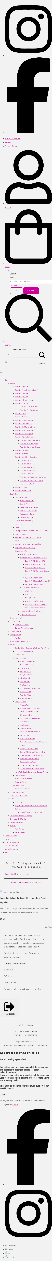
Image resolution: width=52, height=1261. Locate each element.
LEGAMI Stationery (16, 631)
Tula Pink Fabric (25, 695)
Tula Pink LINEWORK (27, 484)
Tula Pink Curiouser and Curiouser (31, 481)
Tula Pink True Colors (22, 403)
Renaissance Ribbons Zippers (35, 608)
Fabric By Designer (21, 658)
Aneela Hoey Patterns (27, 501)
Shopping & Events (11, 846)
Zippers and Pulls (21, 551)
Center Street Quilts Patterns (29, 507)
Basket (16, 291)
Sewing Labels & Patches (18, 819)
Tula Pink (13, 383)
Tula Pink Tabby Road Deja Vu (30, 440)
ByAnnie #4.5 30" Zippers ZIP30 (35, 564)
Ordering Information (12, 842)
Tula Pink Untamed (21, 417)
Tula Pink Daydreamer (27, 467)
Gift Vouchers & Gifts (17, 785)
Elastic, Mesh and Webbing (24, 521)
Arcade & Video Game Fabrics (30, 708)
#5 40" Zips (29, 594)
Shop (6, 380)
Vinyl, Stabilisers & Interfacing (25, 548)
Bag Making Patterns (22, 497)
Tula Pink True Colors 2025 (29, 407)
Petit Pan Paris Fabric (17, 792)
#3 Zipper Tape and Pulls (28, 554)
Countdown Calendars (22, 789)
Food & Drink (24, 725)
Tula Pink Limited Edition (23, 423)
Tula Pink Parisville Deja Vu (29, 444)
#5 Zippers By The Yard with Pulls (36, 604)
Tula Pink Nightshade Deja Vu (30, 447)
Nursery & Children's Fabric (29, 749)
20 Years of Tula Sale (22, 625)
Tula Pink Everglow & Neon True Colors (33, 477)
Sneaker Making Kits (16, 822)
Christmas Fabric (26, 715)
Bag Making (14, 494)
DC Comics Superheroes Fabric (25, 651)
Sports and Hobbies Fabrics (29, 759)
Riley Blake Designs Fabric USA (30, 688)
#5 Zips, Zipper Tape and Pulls (30, 588)
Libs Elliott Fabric (26, 678)
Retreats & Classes (11, 836)
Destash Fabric (15, 621)
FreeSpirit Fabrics (25, 671)
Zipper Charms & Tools (28, 615)
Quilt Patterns (19, 802)
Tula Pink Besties (25, 464)
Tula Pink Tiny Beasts (27, 474)
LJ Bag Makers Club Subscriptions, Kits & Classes (31, 531)
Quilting (12, 799)
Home (7, 839)
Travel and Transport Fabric (29, 765)
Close (3, 1094)
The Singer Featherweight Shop (20, 641)
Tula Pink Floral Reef (22, 393)
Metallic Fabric (25, 735)
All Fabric (13, 645)
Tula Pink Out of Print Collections (26, 457)
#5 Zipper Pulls (30, 598)
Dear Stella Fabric (26, 668)
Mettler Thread (20, 832)
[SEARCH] (42, 354)
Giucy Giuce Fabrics (26, 675)
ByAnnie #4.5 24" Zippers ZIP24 (35, 561)
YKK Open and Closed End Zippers (31, 611)
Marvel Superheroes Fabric (23, 779)
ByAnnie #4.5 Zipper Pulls (33, 578)
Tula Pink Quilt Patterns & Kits (25, 427)
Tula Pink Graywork (21, 397)
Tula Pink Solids (20, 414)
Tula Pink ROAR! (25, 460)
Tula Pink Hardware (21, 454)
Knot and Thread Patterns (28, 511)
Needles (17, 638)
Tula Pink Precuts (21, 487)
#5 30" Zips (29, 591)
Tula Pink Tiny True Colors (29, 410)
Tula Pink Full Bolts (21, 450)
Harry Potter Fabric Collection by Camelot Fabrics (31, 772)
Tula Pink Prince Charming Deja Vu (26, 390)
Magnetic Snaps (20, 534)
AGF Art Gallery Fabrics (27, 661)
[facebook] (28, 133)
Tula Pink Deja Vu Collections (25, 437)
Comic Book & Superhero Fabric (30, 718)
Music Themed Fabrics (27, 739)
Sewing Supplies (15, 635)
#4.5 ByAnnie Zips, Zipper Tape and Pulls (33, 558)
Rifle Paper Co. (25, 685)
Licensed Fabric (20, 775)
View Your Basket (17, 882)
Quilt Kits (18, 809)
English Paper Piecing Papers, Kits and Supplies (31, 806)
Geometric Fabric (25, 728)
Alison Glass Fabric (26, 665)
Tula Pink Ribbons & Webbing (25, 420)
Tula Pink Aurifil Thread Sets (24, 430)
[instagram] (28, 55)
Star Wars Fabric (20, 782)
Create (15, 1104)
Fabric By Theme (20, 702)
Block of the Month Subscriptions (31, 812)
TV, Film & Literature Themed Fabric (32, 769)
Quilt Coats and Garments (19, 795)
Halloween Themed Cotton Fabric (31, 732)
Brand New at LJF (16, 618)
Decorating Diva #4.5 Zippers (34, 584)
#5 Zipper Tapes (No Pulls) (34, 601)
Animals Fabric (25, 705)
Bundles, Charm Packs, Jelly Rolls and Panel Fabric (32, 648)
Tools (17, 541)
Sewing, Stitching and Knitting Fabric (32, 752)
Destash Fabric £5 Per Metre (24, 628)
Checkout (31, 291)
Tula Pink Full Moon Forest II (24, 400)
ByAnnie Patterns (25, 504)
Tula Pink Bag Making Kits (24, 434)
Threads (13, 826)
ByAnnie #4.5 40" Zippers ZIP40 (35, 568)
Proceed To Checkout (33, 882)
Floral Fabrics (24, 722)
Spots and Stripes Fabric (28, 762)
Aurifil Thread (19, 829)
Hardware (18, 524)
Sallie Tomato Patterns (27, 517)
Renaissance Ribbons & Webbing (21, 816)
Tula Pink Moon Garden (28, 470)
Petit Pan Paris (25, 682)
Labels (17, 527)
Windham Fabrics (26, 698)
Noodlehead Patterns (27, 514)
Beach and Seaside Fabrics (29, 712)
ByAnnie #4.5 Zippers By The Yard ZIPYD (38, 581)
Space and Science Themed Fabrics (31, 755)
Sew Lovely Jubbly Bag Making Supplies (28, 537)
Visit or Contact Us (11, 849)
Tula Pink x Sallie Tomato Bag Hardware (28, 544)
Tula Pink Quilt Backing (23, 490)
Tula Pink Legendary (21, 387)
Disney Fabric (19, 655)
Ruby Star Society (25, 692)
